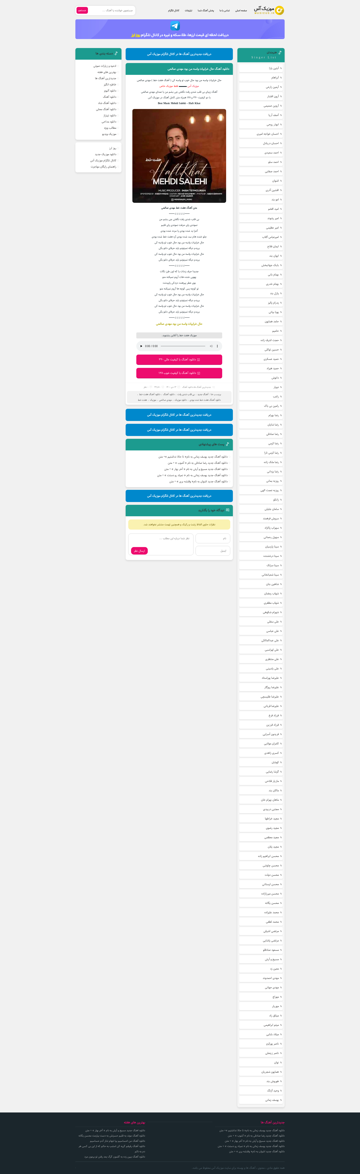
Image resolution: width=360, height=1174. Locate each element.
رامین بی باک (271, 406)
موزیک (153, 400)
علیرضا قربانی (271, 706)
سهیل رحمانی (271, 537)
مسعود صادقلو (271, 950)
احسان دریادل (271, 143)
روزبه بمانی (272, 481)
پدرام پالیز (273, 303)
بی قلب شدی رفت (186, 394)
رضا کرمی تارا (271, 453)
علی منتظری (272, 659)
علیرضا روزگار (271, 687)
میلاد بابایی (272, 1034)
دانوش (275, 378)
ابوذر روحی (273, 124)
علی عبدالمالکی (270, 640)
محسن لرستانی (270, 884)
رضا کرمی (273, 443)
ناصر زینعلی (272, 1053)
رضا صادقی (272, 434)
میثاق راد (274, 1015)
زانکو (276, 500)
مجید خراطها (272, 818)
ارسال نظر (139, 551)
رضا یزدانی (273, 471)
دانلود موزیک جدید (105, 154)
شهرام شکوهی (271, 612)
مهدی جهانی (272, 987)
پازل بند (274, 293)
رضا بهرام (273, 415)
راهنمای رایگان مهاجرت (103, 167)
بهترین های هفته (107, 72)
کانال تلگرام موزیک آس (103, 160)
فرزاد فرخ (274, 715)
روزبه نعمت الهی (269, 490)
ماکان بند (274, 790)
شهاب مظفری (271, 603)
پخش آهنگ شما (206, 10)
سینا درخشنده (271, 556)
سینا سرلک (273, 565)
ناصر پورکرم (272, 1044)
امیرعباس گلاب (270, 237)
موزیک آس (193, 86)
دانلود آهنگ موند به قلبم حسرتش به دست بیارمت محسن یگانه (112, 1136)
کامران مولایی (271, 743)
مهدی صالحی (165, 400)
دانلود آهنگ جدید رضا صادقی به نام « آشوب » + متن (198, 463)
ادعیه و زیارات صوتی (104, 66)
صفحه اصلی (241, 10)
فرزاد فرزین (272, 725)
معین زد (274, 969)
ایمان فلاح (273, 246)
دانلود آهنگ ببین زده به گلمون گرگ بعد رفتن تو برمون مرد (114, 1157)
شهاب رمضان (271, 593)
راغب (276, 396)
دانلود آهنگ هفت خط (149, 394)
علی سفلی (273, 621)
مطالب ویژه (110, 128)
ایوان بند (274, 256)
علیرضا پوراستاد (270, 678)
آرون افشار (273, 96)
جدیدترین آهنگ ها (202, 387)
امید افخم (273, 209)
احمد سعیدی (272, 152)
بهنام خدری (272, 284)
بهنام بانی (273, 274)
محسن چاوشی (271, 865)
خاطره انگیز (110, 84)
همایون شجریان (270, 1072)
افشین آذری (272, 190)
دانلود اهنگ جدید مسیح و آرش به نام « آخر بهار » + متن (196, 469)
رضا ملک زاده (271, 462)
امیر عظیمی (272, 227)
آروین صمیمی (271, 106)
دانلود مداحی (109, 122)
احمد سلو (273, 162)
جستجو (82, 10)
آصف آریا (273, 115)
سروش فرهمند (271, 518)
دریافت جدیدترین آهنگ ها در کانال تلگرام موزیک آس (179, 54)
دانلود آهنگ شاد (107, 103)
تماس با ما (225, 10)
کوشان (275, 762)
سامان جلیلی (272, 509)
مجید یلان (273, 847)
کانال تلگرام (173, 10)
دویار (276, 387)
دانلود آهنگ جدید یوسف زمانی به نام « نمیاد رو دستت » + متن (192, 475)
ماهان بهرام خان (270, 800)
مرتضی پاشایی (271, 940)
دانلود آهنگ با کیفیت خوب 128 (177, 373)
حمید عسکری (271, 359)
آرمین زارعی (272, 87)
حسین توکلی (272, 349)
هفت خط (142, 400)
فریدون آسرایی (271, 734)
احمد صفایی (272, 171)
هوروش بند (272, 1081)
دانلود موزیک (181, 400)
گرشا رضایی (272, 772)
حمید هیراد (273, 368)
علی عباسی (272, 631)
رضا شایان (273, 424)
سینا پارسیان (272, 546)
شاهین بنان (272, 584)
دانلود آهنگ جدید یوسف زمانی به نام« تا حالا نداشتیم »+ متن (193, 457)
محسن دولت (272, 875)
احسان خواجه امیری (268, 134)
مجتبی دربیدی (271, 809)
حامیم (275, 331)
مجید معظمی (271, 837)
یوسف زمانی (272, 1100)
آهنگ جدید (202, 394)
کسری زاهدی (271, 753)
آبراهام (275, 77)
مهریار (275, 1006)
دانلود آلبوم (110, 91)
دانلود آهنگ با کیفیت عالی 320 (177, 359)
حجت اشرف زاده (270, 340)
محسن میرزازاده (270, 893)
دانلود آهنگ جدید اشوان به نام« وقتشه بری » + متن (198, 481)
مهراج (276, 997)
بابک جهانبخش (270, 265)
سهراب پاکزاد (272, 528)
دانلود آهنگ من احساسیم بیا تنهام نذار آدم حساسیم (117, 1141)
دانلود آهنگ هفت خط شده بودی (205, 400)
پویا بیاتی (274, 312)
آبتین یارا (274, 68)
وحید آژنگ (273, 1090)
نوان (276, 1062)
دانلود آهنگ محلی (106, 109)
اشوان (275, 181)
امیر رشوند (273, 218)
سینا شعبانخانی (270, 575)
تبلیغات (188, 10)
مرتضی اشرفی (271, 931)
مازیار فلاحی (272, 781)
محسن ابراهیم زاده (268, 856)
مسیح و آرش (272, 959)
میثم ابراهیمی (271, 1025)
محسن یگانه (272, 903)
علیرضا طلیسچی (270, 696)
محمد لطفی (272, 922)
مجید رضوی (272, 828)
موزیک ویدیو (109, 134)
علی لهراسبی (272, 650)
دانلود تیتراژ (110, 115)
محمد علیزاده (271, 912)
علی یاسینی (272, 668)
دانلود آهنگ (187, 387)
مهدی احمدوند (271, 978)
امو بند (275, 199)
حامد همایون (272, 321)
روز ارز (112, 148)
